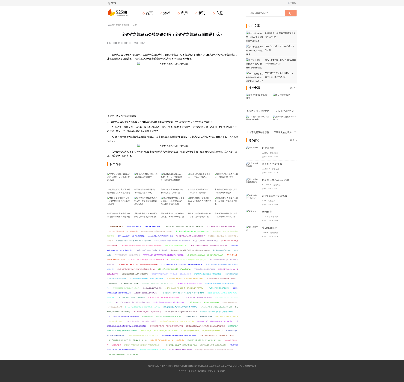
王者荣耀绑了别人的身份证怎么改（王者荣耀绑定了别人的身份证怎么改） (172, 216)
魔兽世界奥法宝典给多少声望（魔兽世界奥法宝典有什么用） (185, 226)
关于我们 (183, 371)
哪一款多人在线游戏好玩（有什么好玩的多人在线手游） (142, 307)
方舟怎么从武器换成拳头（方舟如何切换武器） (123, 231)
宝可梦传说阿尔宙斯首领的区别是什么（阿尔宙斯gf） (147, 278)
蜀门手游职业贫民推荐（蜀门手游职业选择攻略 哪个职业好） (128, 340)
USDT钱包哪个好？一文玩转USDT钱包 (127, 255)
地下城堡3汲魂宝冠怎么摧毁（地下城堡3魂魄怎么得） (193, 231)
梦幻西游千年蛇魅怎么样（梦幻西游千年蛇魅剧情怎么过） (142, 345)
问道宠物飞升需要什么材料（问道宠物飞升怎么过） (158, 283)
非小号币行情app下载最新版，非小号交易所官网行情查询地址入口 (202, 331)
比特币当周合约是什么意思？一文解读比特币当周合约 (217, 335)
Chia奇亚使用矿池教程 (116, 226)
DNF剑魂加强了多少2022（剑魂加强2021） (148, 312)
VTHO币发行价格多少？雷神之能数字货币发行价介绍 (133, 302)
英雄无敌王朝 (269, 227)
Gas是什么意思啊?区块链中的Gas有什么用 (221, 226)
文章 (118, 25)
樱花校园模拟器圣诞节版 (276, 180)
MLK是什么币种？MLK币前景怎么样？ (190, 283)
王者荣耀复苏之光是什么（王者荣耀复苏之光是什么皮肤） (185, 278)
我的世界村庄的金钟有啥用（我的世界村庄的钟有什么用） (144, 226)
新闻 (201, 13)
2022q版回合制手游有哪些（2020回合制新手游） (124, 354)
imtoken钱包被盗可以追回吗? (152, 288)
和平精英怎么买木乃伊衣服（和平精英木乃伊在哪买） (180, 307)
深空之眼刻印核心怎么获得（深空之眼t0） (135, 274)
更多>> (293, 87)
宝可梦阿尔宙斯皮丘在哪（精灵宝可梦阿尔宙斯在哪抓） (134, 241)
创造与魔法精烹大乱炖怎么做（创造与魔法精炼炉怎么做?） (205, 255)
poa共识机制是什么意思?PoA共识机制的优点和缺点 (180, 345)
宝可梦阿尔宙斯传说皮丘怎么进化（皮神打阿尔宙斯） (217, 312)
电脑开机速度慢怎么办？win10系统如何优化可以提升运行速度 (205, 326)
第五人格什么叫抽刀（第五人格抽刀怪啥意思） (142, 321)
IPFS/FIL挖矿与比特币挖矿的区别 (204, 269)
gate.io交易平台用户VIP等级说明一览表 (160, 236)
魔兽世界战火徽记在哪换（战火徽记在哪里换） (144, 335)
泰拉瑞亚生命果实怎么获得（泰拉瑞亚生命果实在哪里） (226, 216)
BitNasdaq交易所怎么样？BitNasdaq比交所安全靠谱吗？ (215, 321)
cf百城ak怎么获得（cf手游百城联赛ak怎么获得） (157, 231)
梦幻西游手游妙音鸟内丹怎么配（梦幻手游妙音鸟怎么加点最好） (145, 216)
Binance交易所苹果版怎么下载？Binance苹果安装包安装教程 (138, 264)
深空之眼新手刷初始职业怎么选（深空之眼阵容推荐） (167, 340)
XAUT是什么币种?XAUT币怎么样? (219, 288)
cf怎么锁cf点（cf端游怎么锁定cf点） (176, 245)
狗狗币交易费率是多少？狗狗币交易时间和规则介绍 (166, 326)
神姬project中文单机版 (274, 196)
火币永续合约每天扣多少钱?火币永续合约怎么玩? (216, 307)
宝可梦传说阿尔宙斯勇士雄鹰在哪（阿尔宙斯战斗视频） (179, 335)
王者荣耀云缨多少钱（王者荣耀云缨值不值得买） (204, 302)
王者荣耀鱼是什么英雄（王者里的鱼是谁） (213, 345)
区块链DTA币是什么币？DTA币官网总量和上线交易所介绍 (159, 331)
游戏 (166, 13)
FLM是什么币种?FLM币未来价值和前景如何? (221, 278)
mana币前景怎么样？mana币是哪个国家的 (198, 316)
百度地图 (211, 371)
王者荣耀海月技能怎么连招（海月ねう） (147, 293)
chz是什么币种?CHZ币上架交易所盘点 (205, 241)
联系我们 (202, 371)
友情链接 (192, 371)
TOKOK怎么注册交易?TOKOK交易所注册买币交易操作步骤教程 (163, 255)
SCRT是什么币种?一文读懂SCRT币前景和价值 (124, 316)
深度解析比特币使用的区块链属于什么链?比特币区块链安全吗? (142, 245)
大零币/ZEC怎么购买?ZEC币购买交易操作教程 (197, 297)
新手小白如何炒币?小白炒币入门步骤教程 (131, 236)
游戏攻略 (125, 25)
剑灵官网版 (268, 148)
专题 (219, 13)
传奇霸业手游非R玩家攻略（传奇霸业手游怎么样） (169, 302)
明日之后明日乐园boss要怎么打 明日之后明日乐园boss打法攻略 (183, 293)
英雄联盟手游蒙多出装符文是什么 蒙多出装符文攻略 (204, 340)
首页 (113, 3)
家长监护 (221, 371)
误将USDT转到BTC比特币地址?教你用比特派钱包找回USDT (190, 250)
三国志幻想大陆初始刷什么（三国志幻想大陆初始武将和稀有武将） (182, 264)
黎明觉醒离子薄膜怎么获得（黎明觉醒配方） (208, 274)
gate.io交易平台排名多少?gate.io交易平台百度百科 (181, 312)
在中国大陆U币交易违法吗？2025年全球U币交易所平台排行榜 (171, 274)
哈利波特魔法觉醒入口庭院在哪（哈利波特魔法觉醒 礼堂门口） (162, 316)
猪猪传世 (267, 211)
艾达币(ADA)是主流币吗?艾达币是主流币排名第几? (151, 250)
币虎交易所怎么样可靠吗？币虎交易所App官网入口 (174, 269)
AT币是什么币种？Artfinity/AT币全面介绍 (132, 297)
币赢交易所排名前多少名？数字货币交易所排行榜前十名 (189, 260)
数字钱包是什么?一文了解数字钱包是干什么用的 (124, 283)
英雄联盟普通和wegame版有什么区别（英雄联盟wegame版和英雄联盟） (172, 192)
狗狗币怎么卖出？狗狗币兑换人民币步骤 (153, 349)
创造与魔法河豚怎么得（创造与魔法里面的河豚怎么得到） (118, 216)
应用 (184, 13)
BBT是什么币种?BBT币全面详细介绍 (180, 349)
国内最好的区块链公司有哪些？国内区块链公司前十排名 (172, 241)
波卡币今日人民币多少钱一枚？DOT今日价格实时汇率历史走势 (148, 260)
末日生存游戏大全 (285, 111)
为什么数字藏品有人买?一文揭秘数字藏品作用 (190, 236)
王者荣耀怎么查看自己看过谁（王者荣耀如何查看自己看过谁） (215, 349)
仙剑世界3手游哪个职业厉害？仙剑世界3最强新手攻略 (177, 321)
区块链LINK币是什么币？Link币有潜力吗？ (126, 288)
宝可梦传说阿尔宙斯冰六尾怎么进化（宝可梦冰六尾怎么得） (118, 192)
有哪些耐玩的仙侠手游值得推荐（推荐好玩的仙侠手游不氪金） (185, 288)
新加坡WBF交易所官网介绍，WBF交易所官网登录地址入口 (136, 269)
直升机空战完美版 (272, 164)
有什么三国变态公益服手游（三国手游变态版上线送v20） (209, 245)
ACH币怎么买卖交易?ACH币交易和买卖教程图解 (163, 297)
